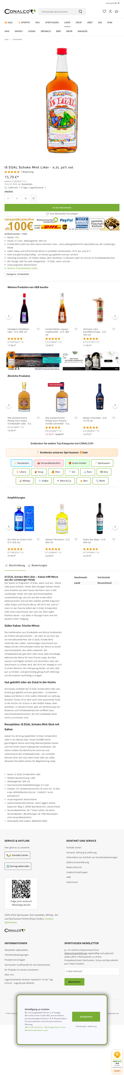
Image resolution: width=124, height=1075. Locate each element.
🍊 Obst (55, 471)
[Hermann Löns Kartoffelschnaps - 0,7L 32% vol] (99, 308)
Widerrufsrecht (74, 867)
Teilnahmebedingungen (17, 954)
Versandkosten (26, 184)
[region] (62, 100)
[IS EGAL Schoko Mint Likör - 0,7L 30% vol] (62, 100)
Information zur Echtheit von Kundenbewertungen (92, 857)
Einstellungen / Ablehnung (86, 1026)
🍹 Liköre (21, 471)
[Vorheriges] (9, 316)
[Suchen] (80, 11)
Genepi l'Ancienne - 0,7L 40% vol (57, 541)
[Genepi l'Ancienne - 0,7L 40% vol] (62, 518)
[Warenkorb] (116, 11)
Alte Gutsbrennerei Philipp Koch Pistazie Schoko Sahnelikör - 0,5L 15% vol (57, 421)
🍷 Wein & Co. (64, 480)
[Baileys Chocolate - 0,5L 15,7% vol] (99, 397)
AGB (68, 877)
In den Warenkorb (62, 207)
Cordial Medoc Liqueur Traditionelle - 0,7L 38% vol (57, 332)
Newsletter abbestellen (16, 950)
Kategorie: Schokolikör (18, 274)
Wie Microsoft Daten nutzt (36, 1030)
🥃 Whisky (24, 480)
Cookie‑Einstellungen (77, 872)
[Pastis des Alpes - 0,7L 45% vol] (99, 518)
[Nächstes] (115, 316)
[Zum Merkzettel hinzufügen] (38, 330)
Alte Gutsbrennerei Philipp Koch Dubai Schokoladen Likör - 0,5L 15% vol (20, 421)
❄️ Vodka (43, 480)
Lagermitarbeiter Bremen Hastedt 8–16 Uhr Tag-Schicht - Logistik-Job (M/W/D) (29, 981)
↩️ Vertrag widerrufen (18, 866)
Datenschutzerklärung (77, 862)
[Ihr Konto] (110, 11)
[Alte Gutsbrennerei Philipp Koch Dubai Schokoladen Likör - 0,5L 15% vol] (24, 397)
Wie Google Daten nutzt (55, 1027)
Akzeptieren (86, 1016)
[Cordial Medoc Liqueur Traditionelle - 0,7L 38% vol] (62, 308)
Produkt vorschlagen (15, 959)
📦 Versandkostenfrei (48, 463)
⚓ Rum (87, 471)
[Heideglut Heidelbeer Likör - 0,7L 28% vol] (24, 308)
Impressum (72, 882)
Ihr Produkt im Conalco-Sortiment (21, 969)
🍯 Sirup (38, 471)
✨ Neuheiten (21, 463)
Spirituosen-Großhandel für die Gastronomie (27, 964)
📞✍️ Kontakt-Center (17, 855)
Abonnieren (74, 981)
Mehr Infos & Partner (34, 1027)
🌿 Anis (104, 471)
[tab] (15, 565)
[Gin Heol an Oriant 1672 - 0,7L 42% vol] (24, 518)
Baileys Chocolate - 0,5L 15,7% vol (95, 419)
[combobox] (56, 11)
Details (117, 1071)
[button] (117, 1060)
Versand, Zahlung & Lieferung (81, 852)
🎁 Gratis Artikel (77, 463)
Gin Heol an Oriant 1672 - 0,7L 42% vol (20, 541)
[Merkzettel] (104, 11)
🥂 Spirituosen (102, 463)
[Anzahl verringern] (8, 198)
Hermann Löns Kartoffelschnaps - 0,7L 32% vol (94, 332)
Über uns (9, 974)
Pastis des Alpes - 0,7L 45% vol (94, 541)
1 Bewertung (27, 171)
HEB (17, 237)
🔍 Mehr (100, 480)
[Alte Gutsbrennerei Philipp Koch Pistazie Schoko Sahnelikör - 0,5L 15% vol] (62, 397)
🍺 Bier (84, 480)
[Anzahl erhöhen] (25, 198)
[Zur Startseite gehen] (20, 11)
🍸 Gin (71, 471)
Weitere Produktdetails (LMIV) (22, 268)
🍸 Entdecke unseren (62, 452)
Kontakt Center (74, 847)
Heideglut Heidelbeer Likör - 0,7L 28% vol (18, 330)
